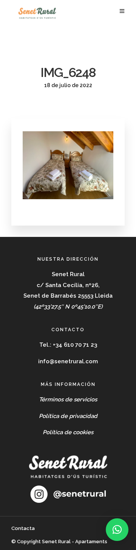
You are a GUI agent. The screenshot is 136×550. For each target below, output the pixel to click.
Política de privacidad (68, 416)
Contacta (23, 528)
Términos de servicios (68, 399)
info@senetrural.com (68, 361)
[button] (117, 529)
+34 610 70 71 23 (75, 344)
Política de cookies (68, 432)
